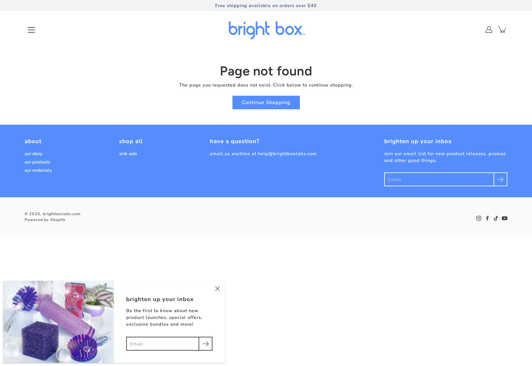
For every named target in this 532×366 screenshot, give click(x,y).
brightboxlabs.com (62, 213)
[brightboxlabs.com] (266, 29)
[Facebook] (487, 218)
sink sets (128, 154)
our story (33, 154)
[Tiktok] (496, 218)
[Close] (217, 288)
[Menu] (31, 29)
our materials (38, 170)
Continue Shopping (266, 102)
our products (37, 162)
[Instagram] (479, 218)
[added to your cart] (502, 29)
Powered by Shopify (45, 219)
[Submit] (500, 179)
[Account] (489, 29)
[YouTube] (504, 218)
